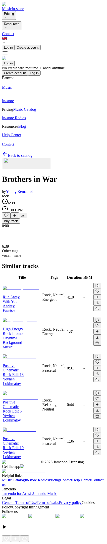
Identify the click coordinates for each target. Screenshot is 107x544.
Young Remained (19, 191)
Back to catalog (20, 155)
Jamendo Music (44, 493)
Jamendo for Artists (17, 493)
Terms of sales (48, 502)
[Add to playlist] (14, 215)
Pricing (9, 14)
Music (7, 9)
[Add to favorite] (6, 215)
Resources (11, 24)
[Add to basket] (97, 308)
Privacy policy (70, 502)
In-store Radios (37, 480)
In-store (18, 9)
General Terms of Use (19, 502)
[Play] (26, 163)
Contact (8, 34)
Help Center (81, 480)
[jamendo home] (10, 4)
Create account (28, 47)
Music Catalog (13, 480)
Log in (8, 47)
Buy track (11, 221)
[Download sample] (23, 215)
